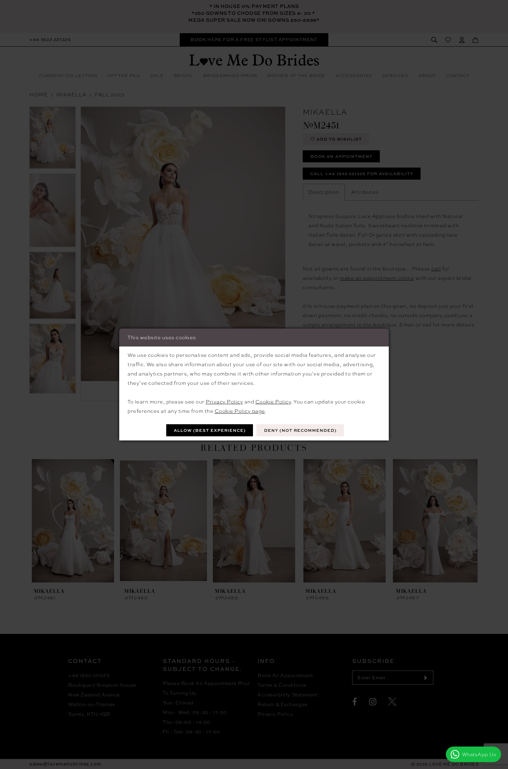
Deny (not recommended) (300, 430)
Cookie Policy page (240, 411)
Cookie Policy (273, 401)
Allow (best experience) (210, 430)
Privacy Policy (224, 401)
